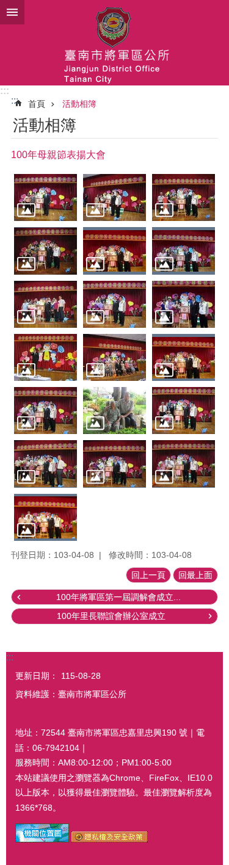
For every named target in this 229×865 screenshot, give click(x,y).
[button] (45, 197)
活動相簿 (79, 104)
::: (4, 90)
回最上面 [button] (195, 575)
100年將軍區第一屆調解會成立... (118, 597)
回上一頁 (148, 575)
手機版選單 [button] (12, 12)
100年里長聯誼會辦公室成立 (111, 616)
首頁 (36, 104)
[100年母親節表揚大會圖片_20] (42, 839)
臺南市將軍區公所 (114, 42)
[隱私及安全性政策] (109, 839)
